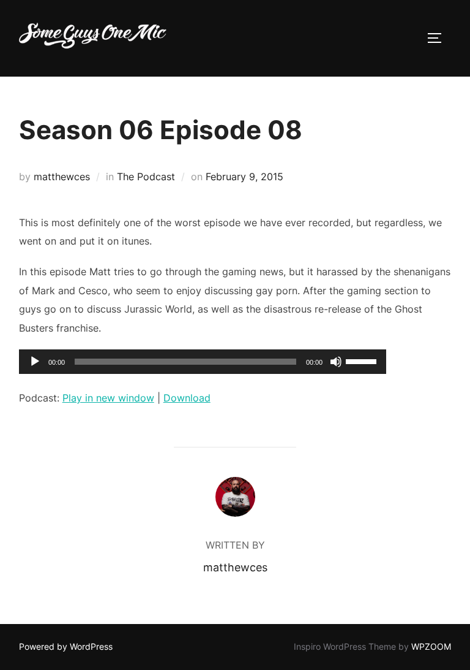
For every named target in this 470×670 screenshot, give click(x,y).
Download (187, 398)
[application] (202, 361)
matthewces (62, 176)
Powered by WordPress (66, 646)
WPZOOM (431, 646)
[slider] (363, 360)
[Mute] (336, 362)
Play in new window (108, 398)
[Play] (35, 362)
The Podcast (146, 176)
